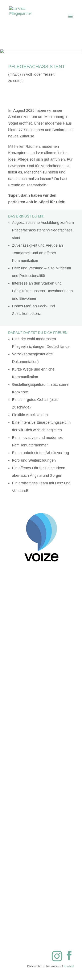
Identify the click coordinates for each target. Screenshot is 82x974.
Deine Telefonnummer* (41, 648)
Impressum (53, 966)
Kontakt (69, 966)
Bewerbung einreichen (41, 898)
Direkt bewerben (50, 95)
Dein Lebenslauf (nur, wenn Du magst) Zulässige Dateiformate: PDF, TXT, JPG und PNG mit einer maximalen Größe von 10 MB (41, 684)
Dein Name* (41, 607)
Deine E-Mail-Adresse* (41, 627)
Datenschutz (35, 966)
